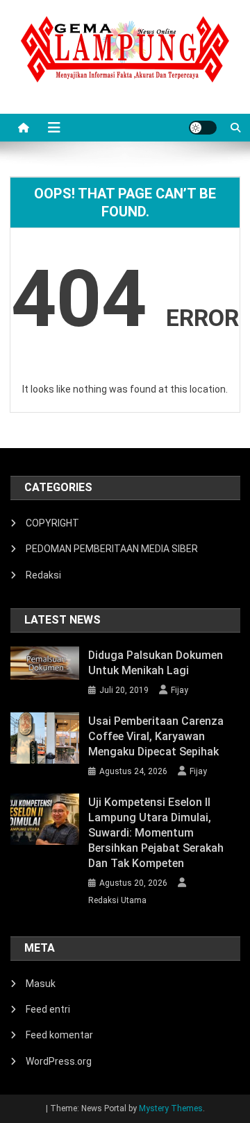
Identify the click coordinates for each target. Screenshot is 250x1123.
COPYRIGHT (52, 523)
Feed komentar (59, 1034)
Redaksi (43, 575)
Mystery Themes (171, 1108)
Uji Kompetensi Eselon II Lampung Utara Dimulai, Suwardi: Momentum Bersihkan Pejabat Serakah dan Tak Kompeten (156, 833)
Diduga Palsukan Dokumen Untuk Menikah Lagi (155, 663)
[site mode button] (203, 128)
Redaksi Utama (117, 900)
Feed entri (48, 1009)
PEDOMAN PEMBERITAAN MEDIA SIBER (112, 548)
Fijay (179, 690)
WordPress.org (59, 1061)
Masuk (41, 983)
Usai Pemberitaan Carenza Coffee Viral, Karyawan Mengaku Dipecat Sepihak (156, 736)
